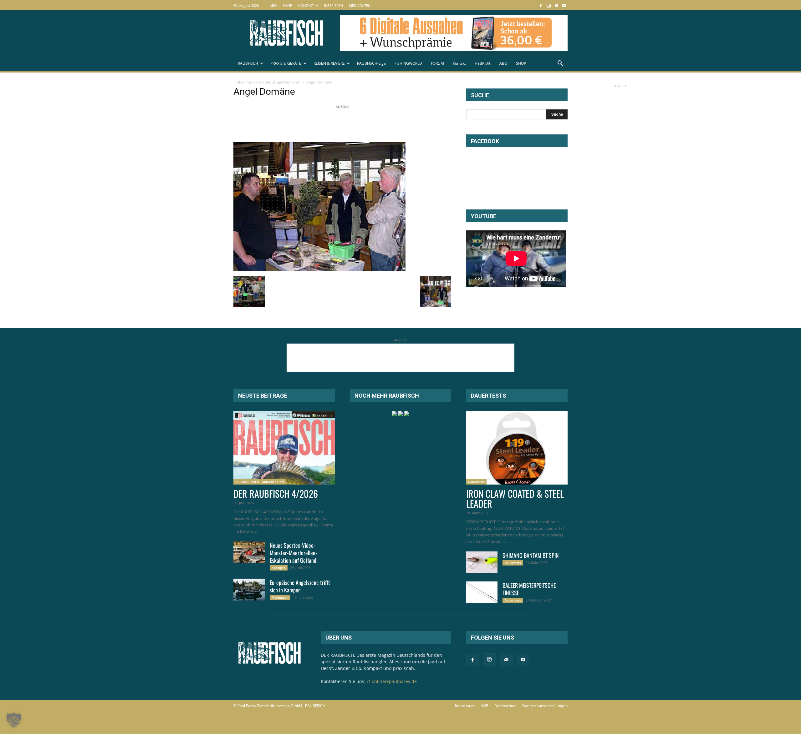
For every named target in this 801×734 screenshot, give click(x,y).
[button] (560, 64)
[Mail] (556, 5)
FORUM (437, 63)
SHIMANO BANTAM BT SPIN (531, 555)
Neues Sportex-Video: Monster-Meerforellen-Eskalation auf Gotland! (294, 552)
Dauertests (476, 482)
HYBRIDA (483, 63)
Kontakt (459, 63)
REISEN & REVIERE (329, 63)
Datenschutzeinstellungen (545, 705)
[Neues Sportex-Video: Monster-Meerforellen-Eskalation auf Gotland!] (249, 552)
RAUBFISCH (248, 63)
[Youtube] (564, 5)
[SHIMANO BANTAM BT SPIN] (481, 562)
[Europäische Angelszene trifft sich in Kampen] (249, 590)
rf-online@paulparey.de (392, 681)
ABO (273, 5)
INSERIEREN (333, 5)
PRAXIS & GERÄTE (285, 63)
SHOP (287, 5)
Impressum (465, 705)
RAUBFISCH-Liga (371, 63)
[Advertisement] (347, 124)
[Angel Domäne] (319, 269)
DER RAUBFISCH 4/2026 (275, 493)
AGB (484, 705)
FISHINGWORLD (408, 63)
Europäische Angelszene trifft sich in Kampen (300, 586)
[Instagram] (548, 5)
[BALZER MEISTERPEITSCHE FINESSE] (481, 592)
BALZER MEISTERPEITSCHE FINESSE (529, 589)
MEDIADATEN (359, 5)
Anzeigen (279, 568)
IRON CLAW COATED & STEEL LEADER (515, 498)
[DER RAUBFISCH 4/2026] (284, 448)
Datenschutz (505, 705)
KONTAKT (306, 5)
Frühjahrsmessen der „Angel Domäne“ (266, 82)
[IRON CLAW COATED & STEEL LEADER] (517, 448)
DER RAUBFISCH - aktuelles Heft (259, 482)
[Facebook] (540, 5)
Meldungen (280, 597)
